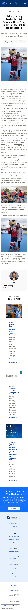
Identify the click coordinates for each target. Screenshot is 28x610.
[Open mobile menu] (25, 3)
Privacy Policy (14, 585)
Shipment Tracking (14, 556)
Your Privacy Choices (12, 605)
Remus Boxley (8, 286)
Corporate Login (14, 576)
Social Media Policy (13, 588)
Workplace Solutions (14, 545)
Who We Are (14, 571)
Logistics (14, 542)
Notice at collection (7, 608)
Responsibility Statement (14, 590)
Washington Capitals (20, 100)
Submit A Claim (14, 559)
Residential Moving (14, 536)
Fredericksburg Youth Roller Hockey (15, 145)
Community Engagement (8, 42)
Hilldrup (10, 3)
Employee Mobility (14, 539)
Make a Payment (14, 564)
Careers (14, 574)
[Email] (14, 283)
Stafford (22, 42)
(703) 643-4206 (15, 523)
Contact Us (14, 561)
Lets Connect (14, 508)
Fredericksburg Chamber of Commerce (16, 147)
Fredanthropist (15, 111)
